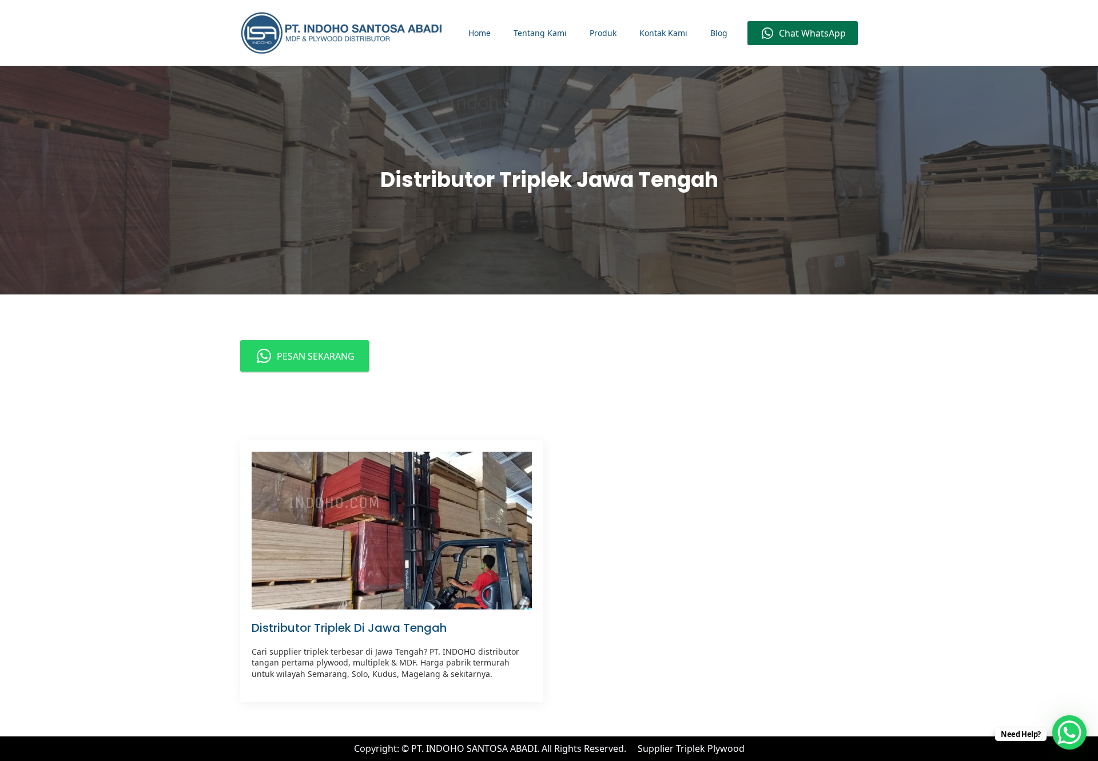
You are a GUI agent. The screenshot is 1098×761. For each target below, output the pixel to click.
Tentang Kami (540, 32)
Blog (718, 32)
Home (479, 32)
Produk (603, 32)
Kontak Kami (663, 32)
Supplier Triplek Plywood (691, 748)
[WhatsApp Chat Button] (1069, 732)
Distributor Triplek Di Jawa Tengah (349, 628)
